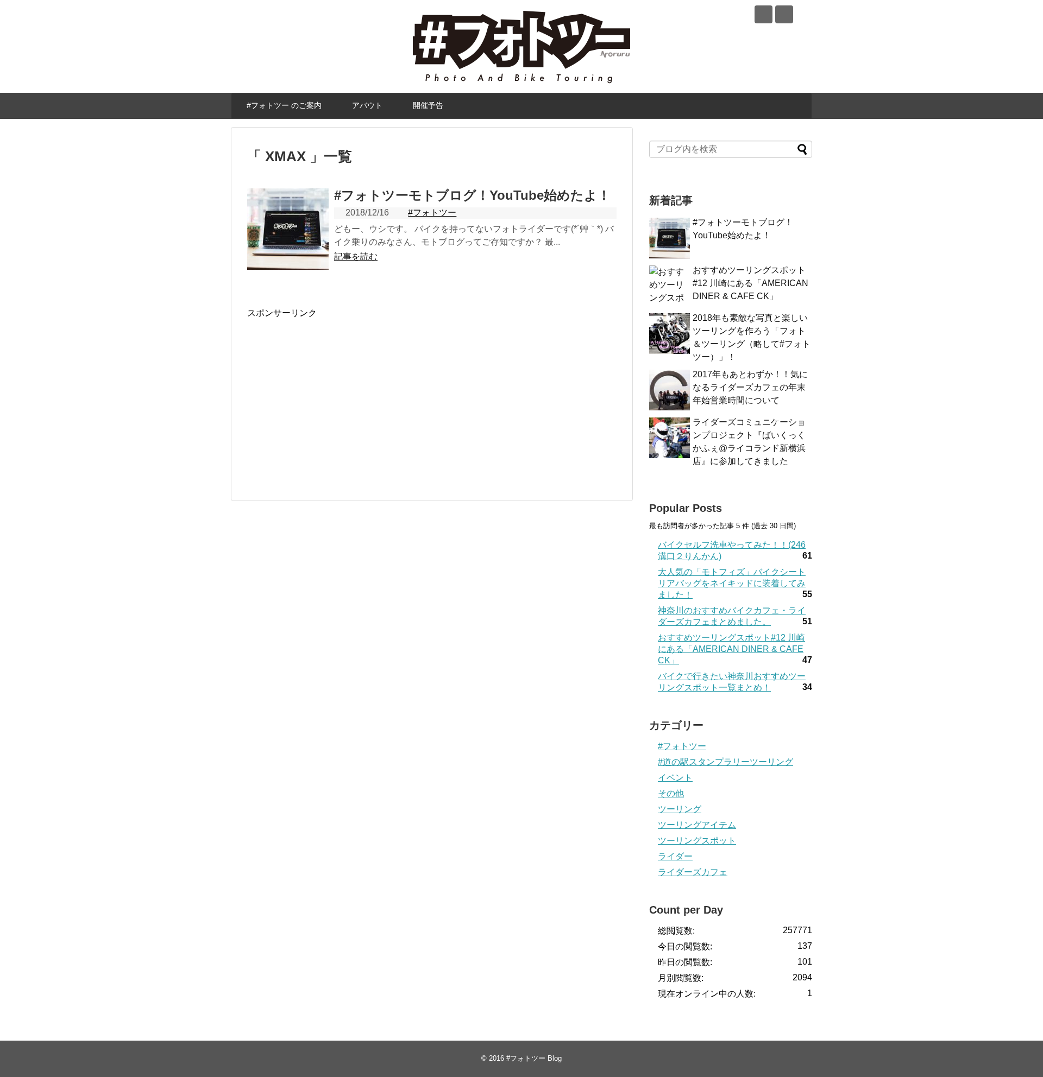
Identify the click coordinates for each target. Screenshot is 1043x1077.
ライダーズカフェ (692, 872)
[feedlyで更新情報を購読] (763, 14)
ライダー (675, 856)
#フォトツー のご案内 (284, 105)
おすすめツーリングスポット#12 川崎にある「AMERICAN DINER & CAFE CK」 (750, 283)
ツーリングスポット (697, 840)
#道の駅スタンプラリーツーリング (725, 761)
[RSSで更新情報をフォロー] (784, 14)
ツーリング (679, 809)
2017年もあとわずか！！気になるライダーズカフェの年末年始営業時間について (750, 387)
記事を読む (356, 256)
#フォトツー (432, 212)
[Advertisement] (338, 395)
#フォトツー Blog (534, 1058)
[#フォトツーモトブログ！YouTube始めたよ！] (288, 229)
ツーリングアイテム (697, 824)
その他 (671, 793)
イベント (675, 777)
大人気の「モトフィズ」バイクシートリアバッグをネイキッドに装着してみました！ (732, 583)
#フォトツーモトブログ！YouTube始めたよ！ (472, 195)
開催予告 (428, 105)
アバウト (367, 105)
